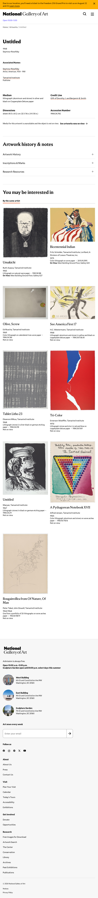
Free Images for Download (14, 837)
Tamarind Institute (11, 77)
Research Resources (13, 171)
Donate (6, 819)
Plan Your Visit (9, 786)
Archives (7, 862)
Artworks (13, 27)
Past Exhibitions (10, 867)
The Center (8, 847)
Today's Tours (9, 797)
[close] (94, 3)
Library (6, 857)
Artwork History (12, 154)
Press (5, 769)
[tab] (11, 201)
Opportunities (9, 824)
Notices (5, 888)
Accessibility (8, 802)
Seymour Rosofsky (11, 68)
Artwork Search (10, 842)
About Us (7, 764)
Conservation (9, 852)
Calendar (7, 792)
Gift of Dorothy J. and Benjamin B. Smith (68, 98)
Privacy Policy (8, 892)
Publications (8, 872)
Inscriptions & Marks (14, 163)
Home (5, 27)
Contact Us (8, 774)
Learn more (14, 5)
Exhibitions (8, 807)
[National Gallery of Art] (49, 649)
